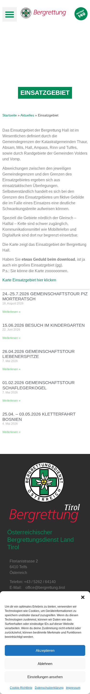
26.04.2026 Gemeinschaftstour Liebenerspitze (38, 354)
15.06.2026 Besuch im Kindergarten (43, 325)
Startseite (9, 115)
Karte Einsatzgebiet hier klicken (29, 280)
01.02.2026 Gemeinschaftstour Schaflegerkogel (38, 385)
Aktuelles (27, 115)
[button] (82, 597)
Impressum (73, 687)
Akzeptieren (45, 650)
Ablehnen (45, 664)
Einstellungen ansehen (45, 677)
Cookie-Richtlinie (21, 687)
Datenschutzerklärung (49, 687)
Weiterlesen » (11, 312)
